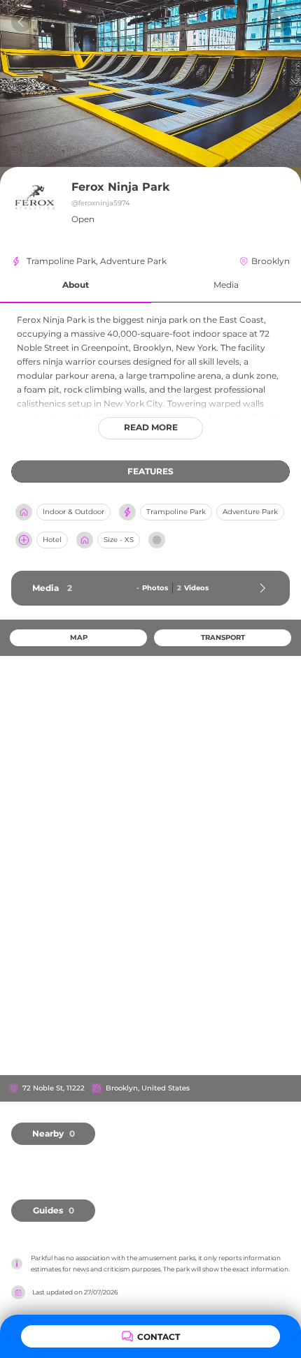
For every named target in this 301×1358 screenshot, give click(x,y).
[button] (75, 285)
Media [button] (226, 284)
